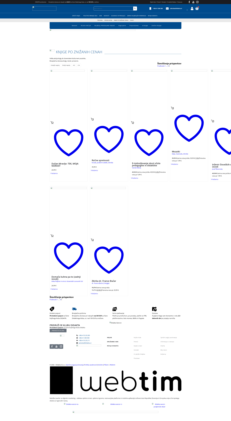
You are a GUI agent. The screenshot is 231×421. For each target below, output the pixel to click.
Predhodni (161, 66)
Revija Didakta (152, 16)
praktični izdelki (102, 163)
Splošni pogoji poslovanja (169, 337)
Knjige (109, 337)
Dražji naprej (66, 65)
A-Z (74, 65)
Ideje (173, 154)
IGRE (100, 16)
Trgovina (100, 20)
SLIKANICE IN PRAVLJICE (118, 16)
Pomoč (136, 342)
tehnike (110, 163)
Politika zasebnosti (90, 365)
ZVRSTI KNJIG (76, 16)
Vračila (163, 346)
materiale (179, 154)
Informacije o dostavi (167, 342)
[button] (91, 8)
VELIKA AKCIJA (86, 25)
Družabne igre (112, 342)
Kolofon (100, 365)
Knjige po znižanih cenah (121, 20)
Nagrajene (122, 25)
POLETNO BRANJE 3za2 (90, 16)
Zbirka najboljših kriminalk (136, 16)
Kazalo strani (138, 346)
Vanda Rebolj (136, 168)
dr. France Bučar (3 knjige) (100, 283)
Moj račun (164, 350)
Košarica (163, 354)
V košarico (54, 173)
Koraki (94, 163)
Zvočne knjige (156, 25)
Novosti (106, 16)
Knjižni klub (137, 337)
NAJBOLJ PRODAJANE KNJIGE (104, 25)
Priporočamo (134, 25)
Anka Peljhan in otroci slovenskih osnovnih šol (67, 281)
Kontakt (136, 350)
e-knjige (145, 25)
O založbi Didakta (139, 354)
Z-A (79, 65)
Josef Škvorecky (217, 169)
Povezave (137, 358)
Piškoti (106, 365)
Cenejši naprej (55, 65)
